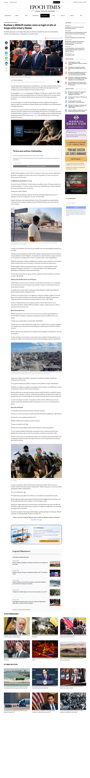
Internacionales (7, 22)
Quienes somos (13, 2)
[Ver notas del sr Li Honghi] (76, 150)
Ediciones (6, 2)
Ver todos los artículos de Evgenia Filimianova (22, 609)
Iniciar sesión (56, 2)
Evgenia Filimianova (18, 80)
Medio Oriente (15, 22)
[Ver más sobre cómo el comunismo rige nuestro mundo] (76, 183)
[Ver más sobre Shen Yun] (76, 121)
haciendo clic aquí (36, 520)
